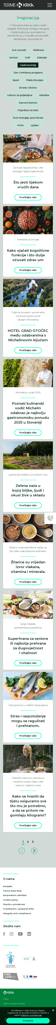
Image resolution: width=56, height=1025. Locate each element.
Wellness (38, 50)
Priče (20, 125)
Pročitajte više (28, 197)
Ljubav (35, 125)
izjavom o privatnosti (31, 1015)
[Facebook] (4, 934)
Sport (16, 80)
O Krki (6, 999)
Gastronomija (28, 65)
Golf (27, 57)
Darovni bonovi (28, 102)
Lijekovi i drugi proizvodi (14, 1003)
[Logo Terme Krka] (18, 5)
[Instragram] (11, 934)
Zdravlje (42, 57)
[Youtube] (20, 934)
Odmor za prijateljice (19, 95)
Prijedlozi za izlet (28, 110)
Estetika (44, 95)
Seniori (13, 57)
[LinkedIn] (29, 934)
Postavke (28, 1020)
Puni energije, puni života (28, 117)
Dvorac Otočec (28, 87)
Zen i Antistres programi (28, 72)
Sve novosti (19, 50)
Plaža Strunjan (34, 80)
